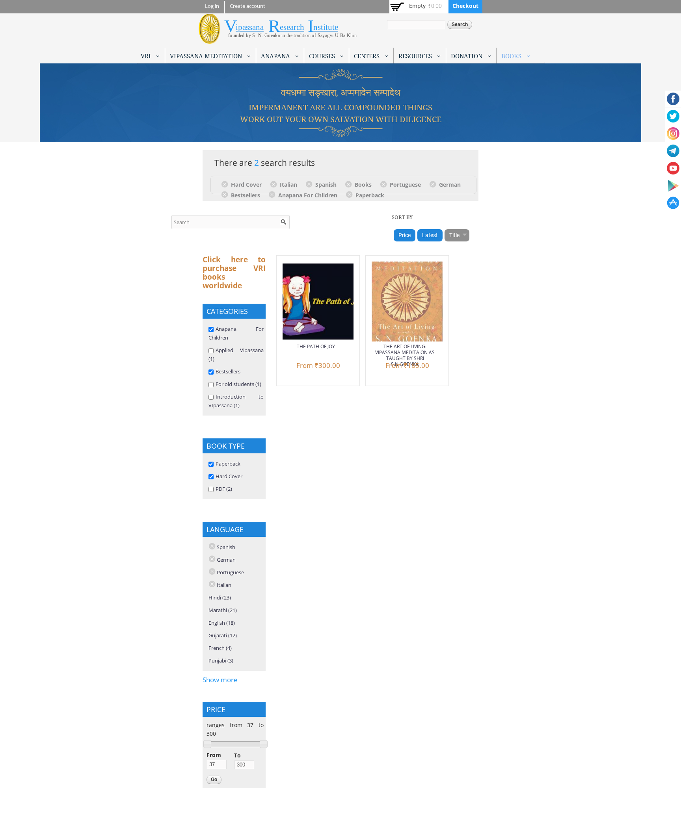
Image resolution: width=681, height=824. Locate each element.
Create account (247, 6)
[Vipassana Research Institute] (209, 39)
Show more (220, 679)
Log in (212, 6)
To (237, 755)
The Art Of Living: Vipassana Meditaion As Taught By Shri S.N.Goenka (405, 355)
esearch (292, 27)
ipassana (250, 27)
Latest (430, 235)
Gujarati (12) (222, 635)
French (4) (220, 647)
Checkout (465, 5)
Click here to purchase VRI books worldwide (234, 272)
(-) (226, 184)
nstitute (325, 27)
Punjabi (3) (220, 660)
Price (404, 235)
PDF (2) (224, 488)
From (214, 755)
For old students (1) (238, 384)
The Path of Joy (316, 346)
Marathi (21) (222, 610)
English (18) (221, 622)
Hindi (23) (219, 597)
